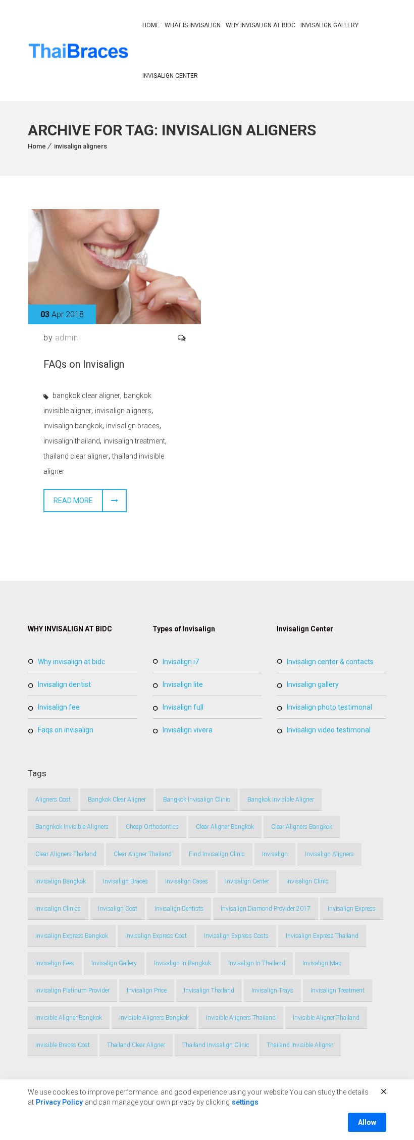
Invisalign (275, 854)
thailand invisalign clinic (215, 1045)
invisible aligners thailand (241, 1017)
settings (245, 1102)
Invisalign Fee (59, 707)
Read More (73, 501)
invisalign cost (117, 908)
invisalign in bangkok (182, 963)
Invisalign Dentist (64, 684)
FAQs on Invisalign (83, 364)
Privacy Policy (59, 1102)
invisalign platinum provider (72, 990)
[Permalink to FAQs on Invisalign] (114, 321)
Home (151, 25)
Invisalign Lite (183, 684)
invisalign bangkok (72, 426)
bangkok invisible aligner (280, 799)
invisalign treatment (134, 441)
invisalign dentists (178, 908)
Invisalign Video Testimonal (329, 730)
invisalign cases (186, 881)
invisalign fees (54, 963)
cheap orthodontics (152, 826)
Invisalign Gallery (329, 25)
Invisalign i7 (181, 662)
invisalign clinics (58, 908)
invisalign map (322, 963)
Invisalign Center (170, 75)
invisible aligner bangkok (68, 1017)
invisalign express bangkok (71, 935)
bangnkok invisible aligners (72, 826)
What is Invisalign (193, 25)
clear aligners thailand (65, 854)
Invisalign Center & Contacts (330, 662)
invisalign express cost (156, 935)
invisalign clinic (307, 881)
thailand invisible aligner (300, 1045)
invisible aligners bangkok (154, 1017)
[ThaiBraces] (79, 50)
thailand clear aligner (76, 456)
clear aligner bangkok (225, 826)
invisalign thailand (71, 441)
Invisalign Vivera (188, 730)
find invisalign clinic (217, 854)
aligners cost (53, 799)
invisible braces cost (62, 1045)
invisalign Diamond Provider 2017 (265, 908)
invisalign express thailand (322, 935)
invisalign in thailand (256, 963)
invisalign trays (272, 990)
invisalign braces (133, 426)
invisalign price (147, 990)
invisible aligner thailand (326, 1017)
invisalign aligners (80, 146)
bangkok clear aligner (86, 395)
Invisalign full (183, 707)
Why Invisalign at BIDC (260, 25)
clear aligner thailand (143, 854)
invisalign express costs (236, 935)
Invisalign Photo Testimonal (329, 707)
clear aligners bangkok (301, 826)
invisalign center (247, 881)
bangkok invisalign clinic (196, 799)
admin (66, 337)
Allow (367, 1122)
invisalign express (352, 908)
